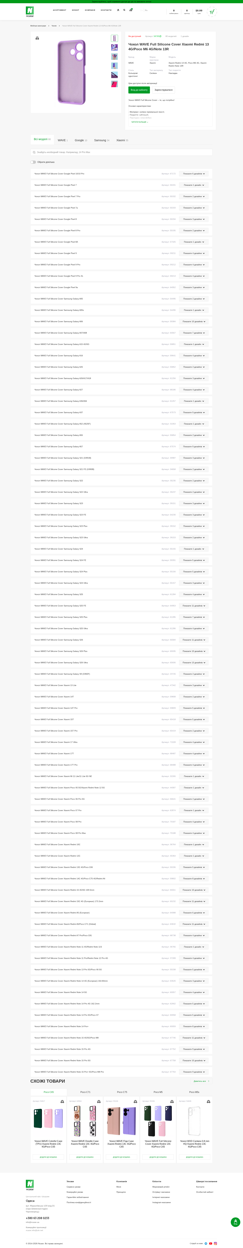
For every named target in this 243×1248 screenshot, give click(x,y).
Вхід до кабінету (139, 90)
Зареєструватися (164, 90)
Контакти (106, 10)
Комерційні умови (75, 1192)
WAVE (63, 140)
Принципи (121, 1192)
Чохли (54, 26)
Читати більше (138, 122)
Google (81, 140)
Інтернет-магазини (161, 1197)
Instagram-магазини (161, 1202)
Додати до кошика (48, 1157)
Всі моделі (42, 139)
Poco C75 (122, 1092)
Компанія (90, 10)
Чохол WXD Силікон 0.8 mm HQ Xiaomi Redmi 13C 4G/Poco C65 (194, 1144)
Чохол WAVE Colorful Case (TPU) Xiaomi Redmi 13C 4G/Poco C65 (48, 1144)
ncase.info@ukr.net (34, 1230)
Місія (118, 1187)
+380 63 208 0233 (37, 1218)
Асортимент (59, 10)
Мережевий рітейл (160, 1187)
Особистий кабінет (204, 1192)
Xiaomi (122, 140)
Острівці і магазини (161, 1192)
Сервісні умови (73, 1187)
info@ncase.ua (32, 1222)
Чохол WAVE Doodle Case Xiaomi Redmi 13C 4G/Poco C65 (85, 1144)
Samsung (101, 140)
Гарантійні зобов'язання (78, 1197)
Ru (146, 10)
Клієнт (75, 10)
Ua (141, 10)
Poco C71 (85, 1092)
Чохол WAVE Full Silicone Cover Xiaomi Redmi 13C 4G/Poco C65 (158, 1144)
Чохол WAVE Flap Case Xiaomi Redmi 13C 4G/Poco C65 (121, 1144)
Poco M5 (158, 1092)
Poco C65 (49, 1092)
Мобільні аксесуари (38, 26)
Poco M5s (194, 1092)
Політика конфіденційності (79, 1202)
